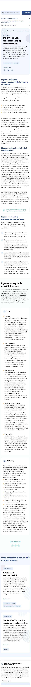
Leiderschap (7, 616)
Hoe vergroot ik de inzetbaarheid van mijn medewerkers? (12, 21)
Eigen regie (15, 63)
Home (4, 31)
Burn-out (14, 603)
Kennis (10, 31)
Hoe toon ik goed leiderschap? (9, 18)
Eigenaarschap (7, 63)
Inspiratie (6, 649)
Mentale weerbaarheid (9, 606)
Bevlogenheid (7, 603)
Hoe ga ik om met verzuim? (8, 25)
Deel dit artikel (7, 67)
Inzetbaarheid (18, 31)
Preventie (18, 606)
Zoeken (27, 12)
